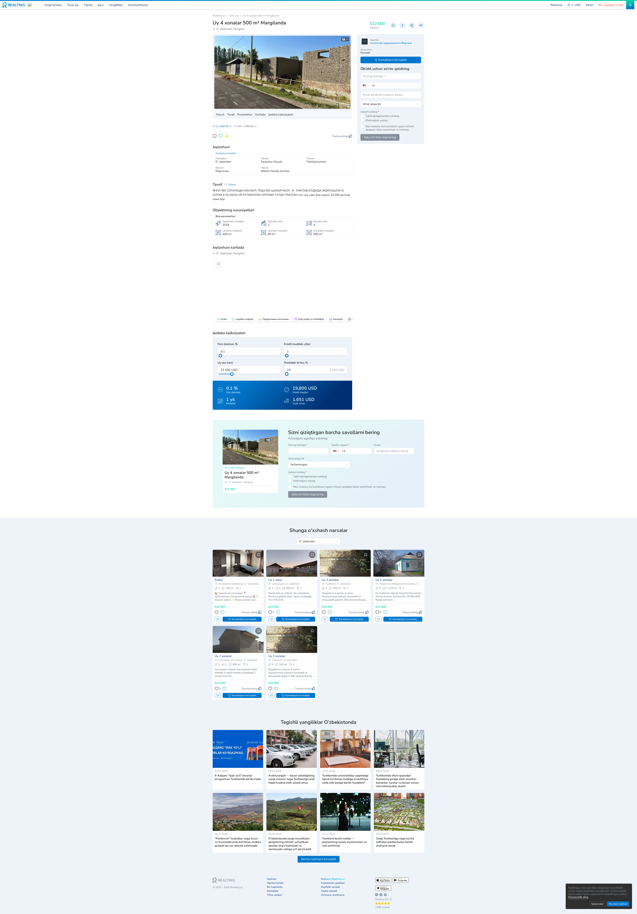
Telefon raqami (340, 445)
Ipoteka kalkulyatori (280, 114)
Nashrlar (271, 879)
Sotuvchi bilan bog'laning (380, 137)
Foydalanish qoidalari (333, 883)
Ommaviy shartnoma (332, 895)
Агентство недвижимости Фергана (391, 43)
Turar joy (234, 15)
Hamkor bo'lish (275, 883)
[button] (30, 5)
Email (377, 445)
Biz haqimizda (274, 887)
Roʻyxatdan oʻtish (611, 5)
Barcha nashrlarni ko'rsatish (318, 859)
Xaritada (260, 114)
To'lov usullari (274, 895)
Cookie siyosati (329, 891)
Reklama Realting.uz (333, 879)
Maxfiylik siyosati (330, 887)
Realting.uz (219, 15)
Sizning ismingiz (298, 445)
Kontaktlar (272, 891)
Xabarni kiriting (369, 111)
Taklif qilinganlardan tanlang (382, 116)
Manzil (220, 114)
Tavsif (231, 114)
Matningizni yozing (376, 120)
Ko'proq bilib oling (578, 897)
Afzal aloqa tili (296, 458)
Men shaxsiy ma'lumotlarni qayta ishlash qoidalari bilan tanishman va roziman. (389, 128)
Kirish (589, 5)
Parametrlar (244, 114)
